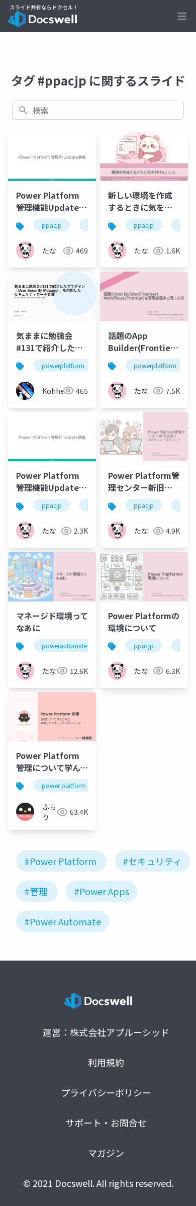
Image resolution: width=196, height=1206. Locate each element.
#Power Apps (101, 891)
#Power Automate (62, 921)
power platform (64, 785)
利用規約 (106, 1062)
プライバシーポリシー (106, 1092)
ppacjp (52, 225)
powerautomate (64, 645)
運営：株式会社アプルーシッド (106, 1032)
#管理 (36, 891)
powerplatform (63, 365)
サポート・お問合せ (106, 1122)
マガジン (106, 1152)
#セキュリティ (152, 861)
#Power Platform (60, 861)
